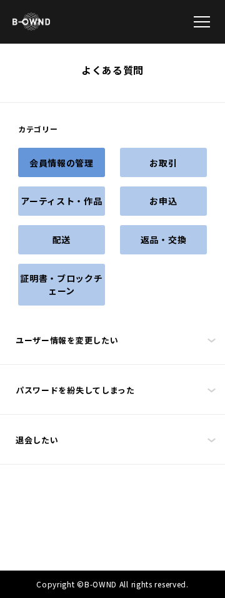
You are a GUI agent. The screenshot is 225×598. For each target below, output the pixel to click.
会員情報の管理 (61, 163)
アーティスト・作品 (61, 201)
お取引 (163, 163)
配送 (61, 239)
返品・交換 (164, 239)
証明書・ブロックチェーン (61, 284)
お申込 (163, 201)
